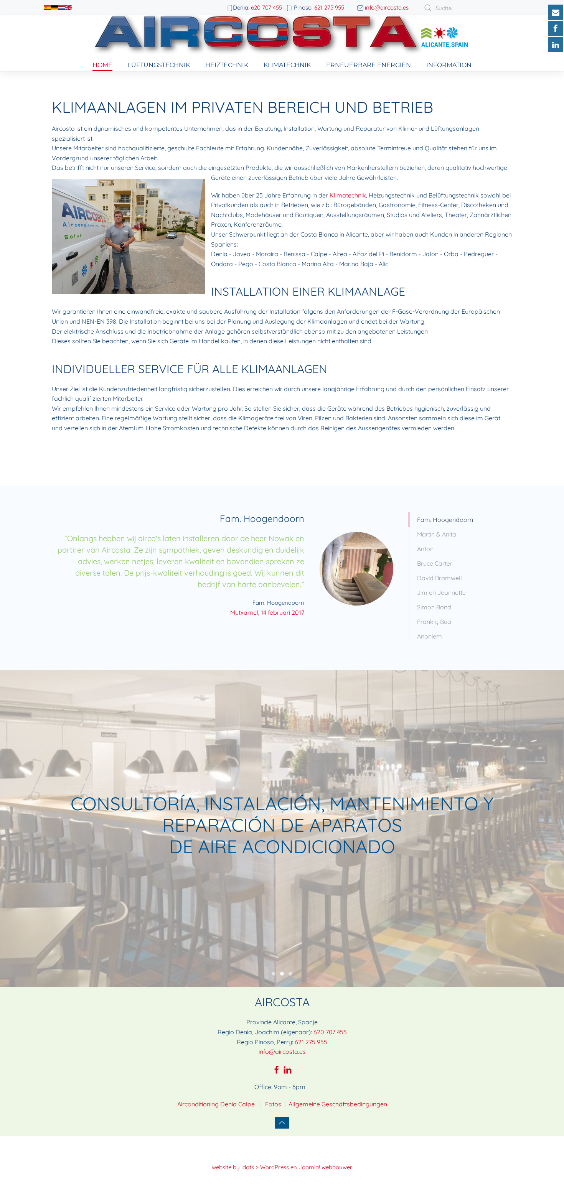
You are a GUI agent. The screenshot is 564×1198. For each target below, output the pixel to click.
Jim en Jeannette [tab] (441, 592)
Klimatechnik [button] (287, 65)
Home (102, 65)
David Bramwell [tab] (439, 578)
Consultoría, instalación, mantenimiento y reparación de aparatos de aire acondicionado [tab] (282, 974)
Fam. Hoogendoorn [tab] (445, 519)
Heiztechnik (226, 65)
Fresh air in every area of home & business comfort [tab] (290, 974)
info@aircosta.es (387, 7)
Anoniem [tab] (429, 636)
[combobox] (466, 7)
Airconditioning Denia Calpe (216, 1104)
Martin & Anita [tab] (436, 534)
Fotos (273, 1104)
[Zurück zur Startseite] (282, 37)
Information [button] (449, 65)
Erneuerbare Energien (368, 65)
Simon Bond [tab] (434, 607)
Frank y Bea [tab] (434, 621)
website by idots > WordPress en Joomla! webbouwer (282, 1167)
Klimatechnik (348, 195)
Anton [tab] (425, 549)
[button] (282, 1123)
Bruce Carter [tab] (434, 563)
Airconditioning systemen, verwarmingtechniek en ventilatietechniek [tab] (273, 974)
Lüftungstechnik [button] (159, 65)
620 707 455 (266, 7)
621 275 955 (329, 7)
